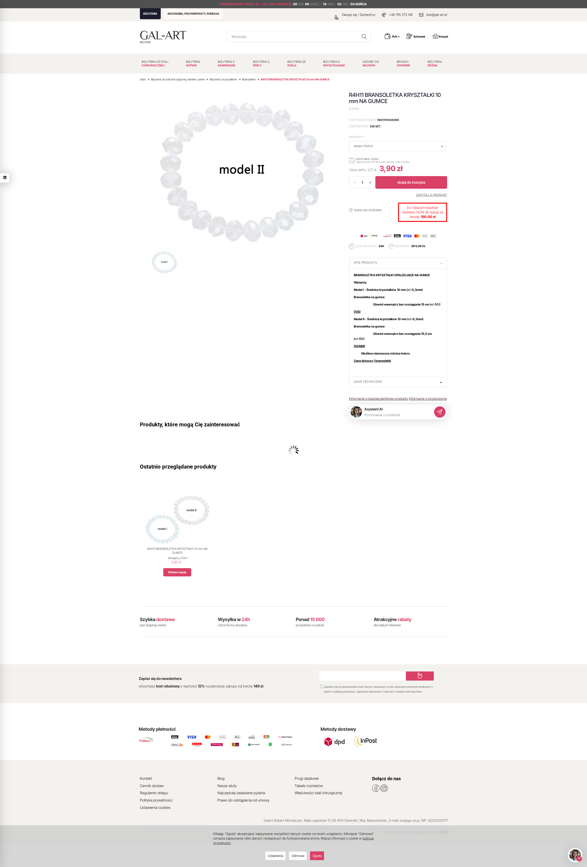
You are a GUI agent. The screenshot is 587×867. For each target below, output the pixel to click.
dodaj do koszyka (411, 182)
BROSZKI (403, 63)
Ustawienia (275, 856)
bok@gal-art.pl (436, 14)
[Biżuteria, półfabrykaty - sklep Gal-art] (164, 35)
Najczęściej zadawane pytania (241, 793)
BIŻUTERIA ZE (296, 63)
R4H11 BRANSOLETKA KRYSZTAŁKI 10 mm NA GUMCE (177, 551)
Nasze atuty (227, 785)
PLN (394, 36)
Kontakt (146, 778)
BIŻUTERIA (150, 13)
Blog (220, 778)
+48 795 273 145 (401, 14)
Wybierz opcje (177, 572)
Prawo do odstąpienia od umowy (243, 800)
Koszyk (443, 36)
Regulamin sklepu (154, 793)
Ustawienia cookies (155, 807)
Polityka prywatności (156, 800)
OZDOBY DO (371, 63)
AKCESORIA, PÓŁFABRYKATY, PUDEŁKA (193, 13)
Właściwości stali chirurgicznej (318, 793)
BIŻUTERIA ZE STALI (155, 63)
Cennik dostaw (152, 785)
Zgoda (317, 856)
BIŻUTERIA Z (226, 63)
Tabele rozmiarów (309, 785)
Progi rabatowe (307, 778)
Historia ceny (367, 159)
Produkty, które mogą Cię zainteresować (190, 424)
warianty (356, 137)
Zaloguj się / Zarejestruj (358, 14)
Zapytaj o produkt (431, 195)
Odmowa (297, 856)
